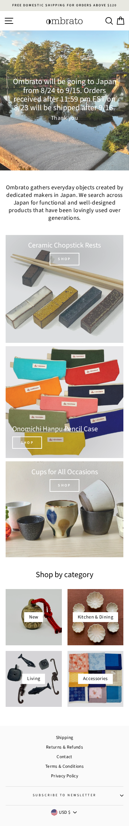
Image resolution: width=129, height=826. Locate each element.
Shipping (64, 737)
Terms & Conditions (64, 766)
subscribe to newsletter (64, 795)
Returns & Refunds (64, 747)
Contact (64, 757)
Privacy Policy (64, 776)
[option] (64, 5)
